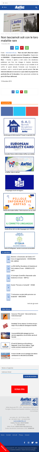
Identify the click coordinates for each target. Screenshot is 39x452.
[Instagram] (28, 442)
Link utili (14, 435)
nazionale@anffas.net (19, 421)
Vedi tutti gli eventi (32, 303)
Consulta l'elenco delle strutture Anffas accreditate (19, 154)
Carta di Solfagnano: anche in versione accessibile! (19, 248)
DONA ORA (19, 389)
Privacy (21, 435)
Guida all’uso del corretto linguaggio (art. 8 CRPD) (19, 229)
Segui (7, 107)
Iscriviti (32, 107)
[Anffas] (29, 402)
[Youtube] (36, 442)
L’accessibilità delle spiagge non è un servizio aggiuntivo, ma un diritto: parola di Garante (24, 335)
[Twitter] (32, 442)
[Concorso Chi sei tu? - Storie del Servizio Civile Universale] (5, 316)
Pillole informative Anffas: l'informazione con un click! (19, 210)
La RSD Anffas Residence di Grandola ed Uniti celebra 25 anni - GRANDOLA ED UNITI (24, 268)
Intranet (27, 435)
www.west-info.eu (11, 53)
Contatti (8, 435)
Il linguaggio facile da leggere (14, 190)
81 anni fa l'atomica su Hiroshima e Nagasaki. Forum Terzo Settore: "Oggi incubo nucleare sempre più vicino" (22, 345)
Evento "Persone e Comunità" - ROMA (23, 285)
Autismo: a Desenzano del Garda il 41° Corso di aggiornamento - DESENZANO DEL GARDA (23, 259)
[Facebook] (24, 442)
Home (2, 435)
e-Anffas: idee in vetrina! (12, 172)
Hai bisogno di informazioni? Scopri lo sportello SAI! (19, 135)
